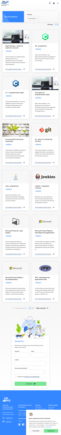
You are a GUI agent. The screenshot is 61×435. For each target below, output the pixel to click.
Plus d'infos (48, 427)
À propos (37, 405)
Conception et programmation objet (42, 93)
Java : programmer (12, 186)
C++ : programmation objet (14, 92)
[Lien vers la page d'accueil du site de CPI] (5, 3)
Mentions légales (53, 405)
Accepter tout (51, 430)
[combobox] (31, 372)
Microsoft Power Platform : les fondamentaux (14, 278)
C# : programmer (41, 46)
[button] (58, 3)
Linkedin (19, 425)
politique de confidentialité (31, 376)
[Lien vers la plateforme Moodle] (54, 3)
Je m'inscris (29, 383)
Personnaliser (36, 430)
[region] (43, 422)
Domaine (29, 14)
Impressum (51, 407)
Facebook (23, 425)
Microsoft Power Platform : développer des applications (44, 232)
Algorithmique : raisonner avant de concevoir (14, 47)
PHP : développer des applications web (42, 278)
